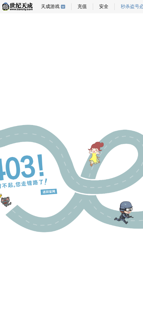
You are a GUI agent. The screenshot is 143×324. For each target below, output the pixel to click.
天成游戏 (50, 6)
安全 (103, 6)
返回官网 (49, 192)
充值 (82, 6)
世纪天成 (17, 6)
